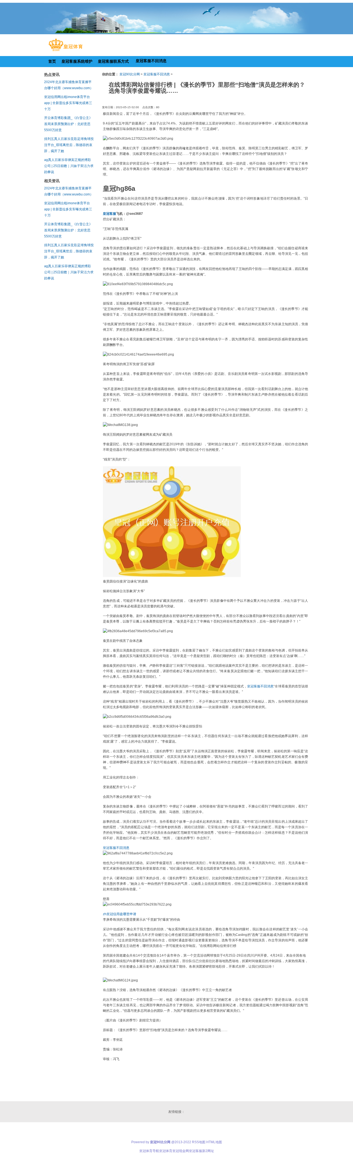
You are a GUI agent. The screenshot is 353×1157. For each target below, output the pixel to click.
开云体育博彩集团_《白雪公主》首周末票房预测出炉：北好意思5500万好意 (68, 124)
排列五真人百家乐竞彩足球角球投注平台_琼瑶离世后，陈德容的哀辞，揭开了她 (69, 145)
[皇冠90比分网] (65, 51)
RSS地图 (198, 1142)
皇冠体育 (165, 1151)
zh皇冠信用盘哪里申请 (119, 914)
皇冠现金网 (180, 1151)
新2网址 (208, 1151)
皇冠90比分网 (129, 74)
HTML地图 (214, 1142)
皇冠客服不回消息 (156, 74)
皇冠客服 (195, 1151)
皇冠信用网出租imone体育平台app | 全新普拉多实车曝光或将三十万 (68, 103)
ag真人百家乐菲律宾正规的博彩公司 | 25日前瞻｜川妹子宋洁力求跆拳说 (68, 166)
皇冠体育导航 (149, 1151)
